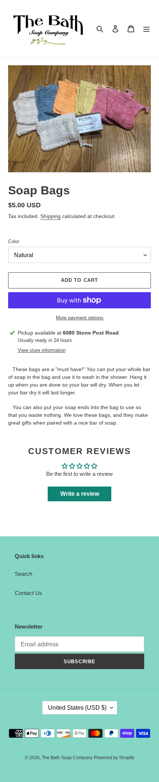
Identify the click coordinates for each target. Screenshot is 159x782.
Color (13, 241)
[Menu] (146, 29)
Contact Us (28, 593)
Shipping (50, 216)
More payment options (80, 318)
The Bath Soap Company (67, 757)
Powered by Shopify (114, 757)
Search (23, 574)
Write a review (79, 494)
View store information (41, 350)
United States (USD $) (77, 708)
